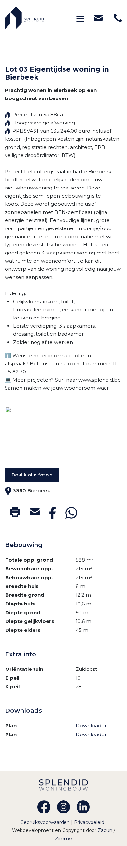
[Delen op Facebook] (52, 513)
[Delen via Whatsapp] (71, 513)
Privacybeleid (90, 822)
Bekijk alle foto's (31, 475)
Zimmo (63, 838)
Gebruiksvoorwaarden (45, 822)
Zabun (105, 830)
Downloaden (92, 725)
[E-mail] (35, 512)
